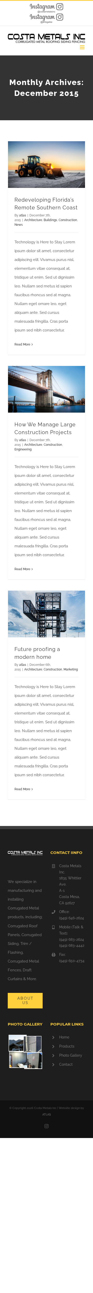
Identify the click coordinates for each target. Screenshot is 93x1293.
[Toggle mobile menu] (82, 47)
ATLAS (46, 1114)
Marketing (71, 669)
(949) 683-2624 (71, 939)
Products (66, 1046)
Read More (22, 344)
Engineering (23, 449)
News (18, 225)
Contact (66, 1064)
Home (64, 1037)
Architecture (33, 220)
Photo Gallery (70, 1055)
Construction (68, 220)
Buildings (50, 220)
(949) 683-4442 (71, 945)
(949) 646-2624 (71, 918)
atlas (22, 215)
